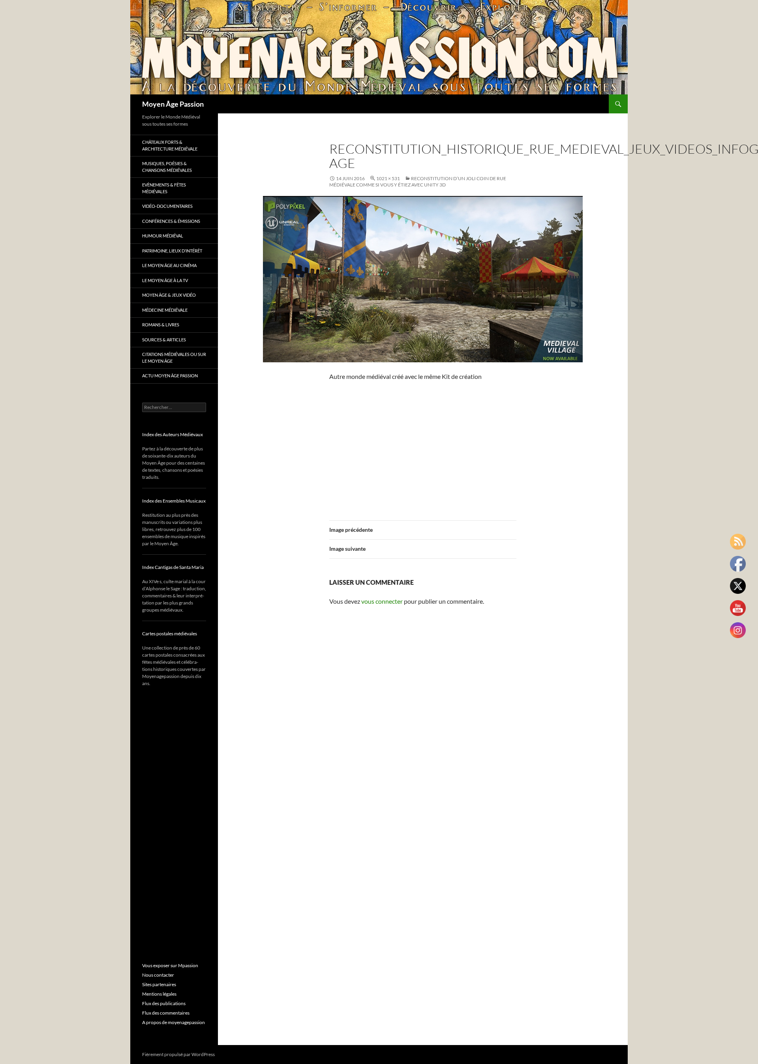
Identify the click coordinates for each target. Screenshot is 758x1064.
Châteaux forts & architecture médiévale (169, 145)
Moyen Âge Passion (173, 104)
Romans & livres (160, 324)
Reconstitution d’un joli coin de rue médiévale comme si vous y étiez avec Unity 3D (417, 181)
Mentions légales (159, 994)
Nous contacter (158, 975)
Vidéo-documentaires (167, 206)
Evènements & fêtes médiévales (164, 188)
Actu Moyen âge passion (170, 375)
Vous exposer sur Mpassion (170, 965)
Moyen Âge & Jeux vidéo (169, 295)
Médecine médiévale (165, 310)
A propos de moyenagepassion (173, 1022)
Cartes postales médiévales (169, 634)
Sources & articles (164, 339)
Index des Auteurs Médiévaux (172, 434)
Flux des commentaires (166, 1013)
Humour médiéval (162, 235)
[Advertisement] (422, 446)
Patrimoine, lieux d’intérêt (172, 250)
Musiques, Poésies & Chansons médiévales (167, 167)
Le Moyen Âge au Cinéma (169, 265)
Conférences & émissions (171, 221)
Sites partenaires (159, 984)
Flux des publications (164, 1003)
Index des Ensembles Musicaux (174, 501)
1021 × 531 (388, 178)
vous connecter (382, 601)
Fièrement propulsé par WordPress (178, 1054)
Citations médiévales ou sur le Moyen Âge (174, 357)
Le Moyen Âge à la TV (165, 280)
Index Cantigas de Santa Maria (173, 567)
